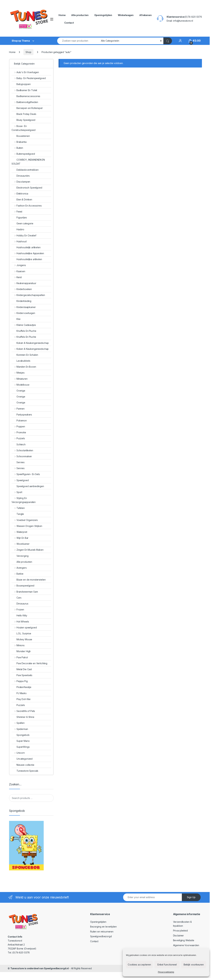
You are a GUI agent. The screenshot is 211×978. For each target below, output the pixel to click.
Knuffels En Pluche (26, 330)
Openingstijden (103, 15)
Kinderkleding (23, 301)
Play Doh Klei (23, 699)
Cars (18, 597)
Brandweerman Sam (27, 591)
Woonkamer (23, 543)
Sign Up (191, 897)
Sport (19, 492)
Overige (20, 390)
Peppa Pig (22, 681)
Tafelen (20, 508)
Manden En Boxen (26, 366)
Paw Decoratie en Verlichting (31, 663)
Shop (28, 52)
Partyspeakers (24, 414)
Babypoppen (23, 84)
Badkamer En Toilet (26, 90)
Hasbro (20, 229)
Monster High (23, 651)
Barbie (19, 573)
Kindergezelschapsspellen (30, 295)
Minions (20, 645)
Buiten (19, 147)
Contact (69, 22)
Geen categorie (24, 223)
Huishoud (21, 241)
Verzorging (22, 555)
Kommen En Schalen (27, 354)
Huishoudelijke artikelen (29, 259)
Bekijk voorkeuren (193, 964)
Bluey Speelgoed (25, 120)
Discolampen (23, 181)
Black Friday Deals (26, 114)
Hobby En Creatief (26, 235)
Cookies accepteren (139, 964)
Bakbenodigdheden (27, 102)
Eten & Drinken (24, 199)
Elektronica (22, 193)
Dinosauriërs (23, 175)
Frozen (20, 609)
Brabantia (21, 141)
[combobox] (78, 40)
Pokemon (21, 420)
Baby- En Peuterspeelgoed (30, 78)
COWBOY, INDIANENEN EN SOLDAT (28, 161)
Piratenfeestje (23, 687)
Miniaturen (21, 378)
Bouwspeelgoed (25, 585)
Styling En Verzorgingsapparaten (24, 500)
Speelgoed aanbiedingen (30, 486)
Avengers (21, 567)
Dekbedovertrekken (27, 169)
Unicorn (20, 752)
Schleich (21, 444)
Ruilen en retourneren (101, 931)
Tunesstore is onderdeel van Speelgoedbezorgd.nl (39, 968)
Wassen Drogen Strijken (29, 526)
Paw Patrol (22, 657)
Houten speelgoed (26, 627)
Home (62, 15)
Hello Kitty (21, 615)
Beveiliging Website (183, 940)
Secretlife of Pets (25, 711)
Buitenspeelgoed (25, 153)
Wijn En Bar (22, 537)
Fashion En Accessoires (29, 205)
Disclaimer (178, 935)
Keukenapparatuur (26, 283)
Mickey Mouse (24, 639)
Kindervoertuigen (25, 313)
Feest (19, 211)
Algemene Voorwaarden (186, 945)
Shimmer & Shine (25, 717)
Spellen (20, 722)
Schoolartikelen (24, 450)
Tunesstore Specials (27, 770)
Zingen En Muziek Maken (30, 549)
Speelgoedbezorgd (101, 936)
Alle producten (79, 15)
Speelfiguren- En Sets (28, 474)
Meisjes (20, 372)
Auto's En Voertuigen (27, 72)
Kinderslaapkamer (26, 307)
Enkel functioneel (167, 964)
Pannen (20, 408)
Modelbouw (22, 384)
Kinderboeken (24, 289)
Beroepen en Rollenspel (29, 108)
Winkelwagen (126, 15)
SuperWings (23, 746)
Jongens (21, 265)
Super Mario (23, 740)
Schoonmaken (24, 456)
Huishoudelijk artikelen (28, 247)
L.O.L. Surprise (23, 633)
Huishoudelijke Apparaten (30, 253)
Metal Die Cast (24, 669)
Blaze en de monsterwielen (31, 579)
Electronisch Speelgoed (29, 187)
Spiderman (22, 729)
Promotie (21, 432)
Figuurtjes (21, 217)
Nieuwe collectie (25, 764)
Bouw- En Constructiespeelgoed (23, 128)
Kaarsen (20, 271)
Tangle (20, 514)
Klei (18, 319)
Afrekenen (145, 15)
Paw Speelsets (24, 675)
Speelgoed (22, 480)
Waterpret (21, 532)
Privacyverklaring (166, 972)
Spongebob (23, 735)
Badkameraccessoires (28, 96)
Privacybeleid (180, 930)
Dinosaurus (22, 603)
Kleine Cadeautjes (26, 325)
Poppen (20, 426)
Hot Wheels (22, 621)
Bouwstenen (23, 136)
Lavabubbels (23, 360)
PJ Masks (21, 693)
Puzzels (20, 438)
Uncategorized (24, 758)
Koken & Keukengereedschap (32, 343)
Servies (20, 462)
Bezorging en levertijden (103, 926)
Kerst (19, 277)
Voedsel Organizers (27, 520)
